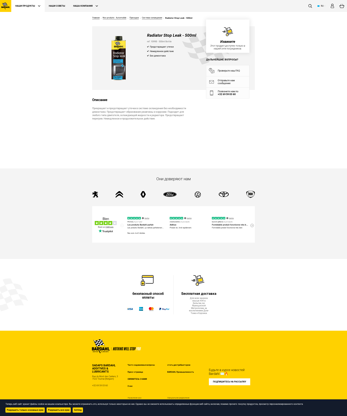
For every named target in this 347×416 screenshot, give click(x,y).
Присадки (134, 18)
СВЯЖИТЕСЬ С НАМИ (137, 379)
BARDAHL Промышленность (180, 372)
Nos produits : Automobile (114, 18)
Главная (96, 18)
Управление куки (134, 398)
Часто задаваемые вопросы (141, 365)
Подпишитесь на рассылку (229, 381)
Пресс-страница (135, 372)
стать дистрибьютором (178, 365)
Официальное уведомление (178, 398)
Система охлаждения (152, 18)
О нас (130, 386)
